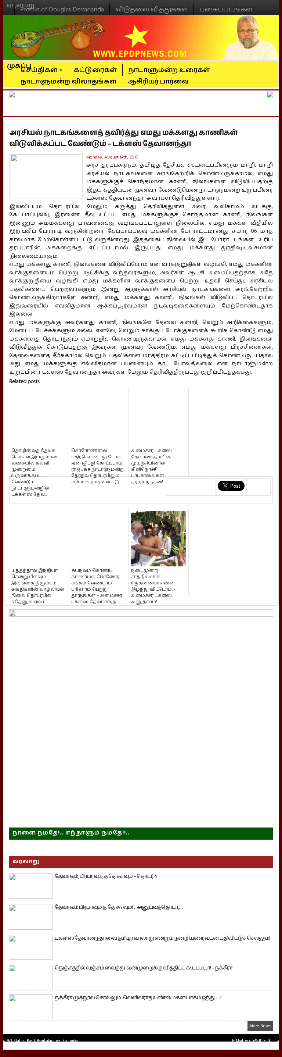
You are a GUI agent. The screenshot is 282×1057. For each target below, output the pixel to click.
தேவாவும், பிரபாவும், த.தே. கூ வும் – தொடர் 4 (106, 876)
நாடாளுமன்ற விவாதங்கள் (68, 81)
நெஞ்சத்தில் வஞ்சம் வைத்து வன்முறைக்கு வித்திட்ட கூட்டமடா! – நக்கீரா (143, 968)
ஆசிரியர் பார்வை (158, 81)
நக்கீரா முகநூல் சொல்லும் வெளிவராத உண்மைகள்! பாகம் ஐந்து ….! (138, 997)
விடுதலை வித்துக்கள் (151, 9)
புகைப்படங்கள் (226, 9)
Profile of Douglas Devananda (62, 9)
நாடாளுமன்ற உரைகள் (169, 70)
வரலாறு (21, 2)
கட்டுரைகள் (95, 70)
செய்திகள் (40, 70)
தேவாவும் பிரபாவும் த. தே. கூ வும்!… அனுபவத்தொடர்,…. (119, 907)
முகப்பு (19, 62)
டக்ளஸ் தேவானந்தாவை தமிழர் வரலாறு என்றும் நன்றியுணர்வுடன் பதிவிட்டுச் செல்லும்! (162, 938)
